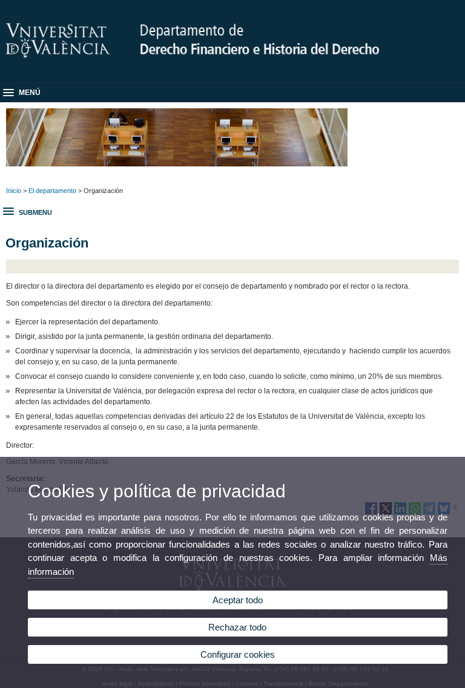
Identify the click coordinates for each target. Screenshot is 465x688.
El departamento (52, 190)
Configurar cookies (237, 654)
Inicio (13, 190)
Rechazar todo (237, 627)
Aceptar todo (238, 600)
